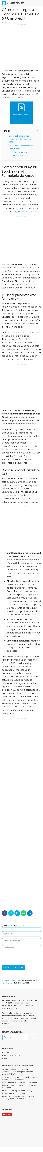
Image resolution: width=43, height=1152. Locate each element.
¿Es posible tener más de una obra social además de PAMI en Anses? (19, 1078)
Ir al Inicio (6, 1052)
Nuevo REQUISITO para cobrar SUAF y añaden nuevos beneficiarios (17, 1092)
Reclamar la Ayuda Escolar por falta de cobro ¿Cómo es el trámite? (18, 1097)
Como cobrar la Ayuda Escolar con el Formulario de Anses (20, 139)
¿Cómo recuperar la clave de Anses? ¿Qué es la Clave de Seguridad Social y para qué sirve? (18, 1071)
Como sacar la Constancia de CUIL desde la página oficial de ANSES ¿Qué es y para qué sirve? (19, 1085)
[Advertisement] (21, 47)
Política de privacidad (11, 1055)
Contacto (6, 1058)
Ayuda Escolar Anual (25, 211)
